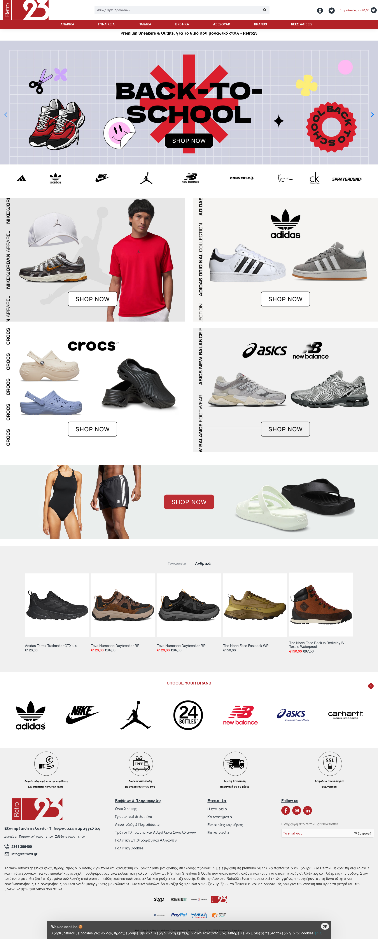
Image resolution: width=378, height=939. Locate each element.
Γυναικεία (177, 563)
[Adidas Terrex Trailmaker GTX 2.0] (57, 605)
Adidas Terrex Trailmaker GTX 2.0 (51, 646)
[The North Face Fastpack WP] (255, 605)
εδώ (317, 932)
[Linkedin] (307, 810)
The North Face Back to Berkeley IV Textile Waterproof (317, 645)
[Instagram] (296, 810)
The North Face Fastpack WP (246, 646)
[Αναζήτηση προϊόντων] (265, 10)
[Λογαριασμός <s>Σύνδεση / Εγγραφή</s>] (321, 10)
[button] (5, 114)
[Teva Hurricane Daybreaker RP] (123, 605)
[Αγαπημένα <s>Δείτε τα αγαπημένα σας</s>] (332, 10)
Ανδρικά (203, 563)
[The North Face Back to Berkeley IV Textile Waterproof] (321, 605)
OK (325, 926)
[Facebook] (285, 810)
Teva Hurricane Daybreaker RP (115, 646)
